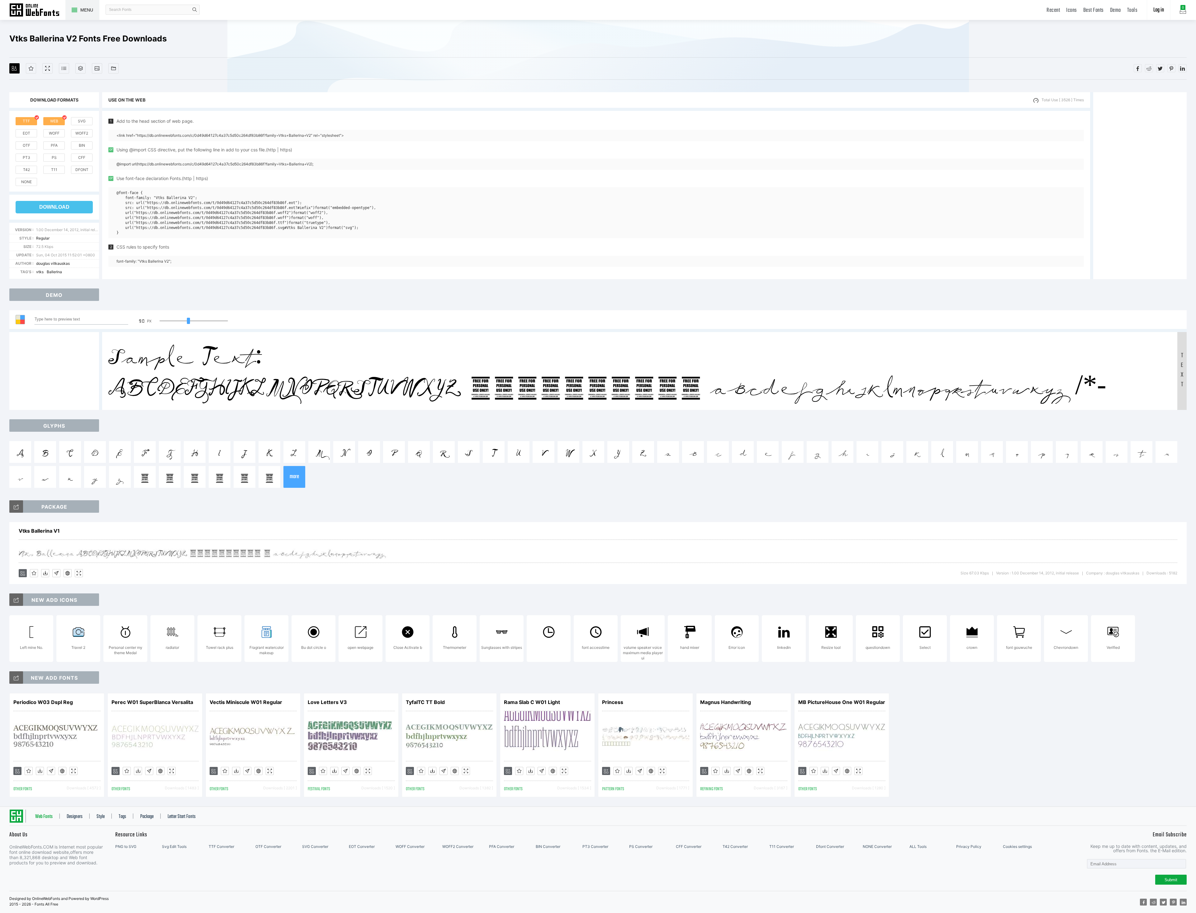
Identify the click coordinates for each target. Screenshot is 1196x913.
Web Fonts (44, 817)
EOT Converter (362, 846)
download (54, 207)
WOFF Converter (410, 846)
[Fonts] (113, 68)
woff (54, 133)
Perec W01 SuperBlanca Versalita (152, 702)
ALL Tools (918, 846)
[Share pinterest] (1171, 68)
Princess (612, 702)
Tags (122, 817)
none (26, 181)
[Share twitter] (1160, 68)
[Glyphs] (64, 68)
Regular (43, 238)
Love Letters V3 (327, 702)
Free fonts (37, 11)
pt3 (26, 157)
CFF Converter (688, 846)
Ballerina (54, 271)
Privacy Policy (968, 846)
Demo (1115, 10)
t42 (26, 169)
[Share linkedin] (1183, 68)
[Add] (14, 68)
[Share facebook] (1138, 68)
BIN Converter (548, 846)
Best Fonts (1093, 10)
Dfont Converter (830, 846)
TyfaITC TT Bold (425, 702)
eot (26, 133)
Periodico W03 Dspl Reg (43, 702)
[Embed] (68, 573)
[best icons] (16, 677)
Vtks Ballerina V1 (39, 531)
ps (54, 157)
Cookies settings (1017, 846)
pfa (54, 145)
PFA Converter (501, 846)
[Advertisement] (1140, 185)
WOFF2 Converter (457, 846)
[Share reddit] (1149, 68)
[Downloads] (45, 573)
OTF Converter (268, 846)
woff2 (81, 133)
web (54, 121)
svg (82, 121)
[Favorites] (31, 68)
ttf (26, 121)
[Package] (80, 68)
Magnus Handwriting (725, 702)
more (294, 476)
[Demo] (47, 68)
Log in (1158, 10)
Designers (75, 817)
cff (81, 157)
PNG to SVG (125, 846)
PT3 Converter (595, 846)
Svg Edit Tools (174, 846)
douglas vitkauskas (53, 263)
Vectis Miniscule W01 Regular (246, 702)
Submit (1171, 879)
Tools (1132, 10)
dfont (81, 169)
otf (26, 145)
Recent (1053, 10)
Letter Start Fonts (182, 817)
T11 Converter (781, 846)
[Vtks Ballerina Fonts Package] (16, 506)
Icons (1071, 10)
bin (82, 145)
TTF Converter (221, 846)
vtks (40, 271)
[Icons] (97, 68)
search (194, 9)
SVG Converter (315, 846)
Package (147, 817)
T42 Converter (735, 846)
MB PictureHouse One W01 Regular (841, 702)
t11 (54, 169)
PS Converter (641, 846)
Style (101, 817)
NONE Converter (877, 846)
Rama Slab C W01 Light (532, 702)
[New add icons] (16, 599)
